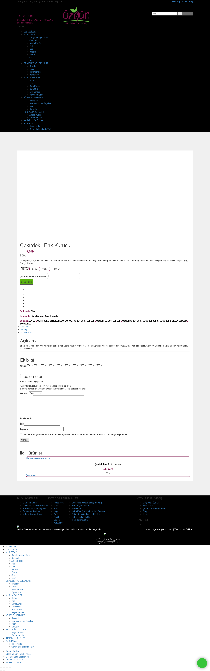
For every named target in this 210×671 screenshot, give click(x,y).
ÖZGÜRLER (165, 320)
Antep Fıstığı (35, 43)
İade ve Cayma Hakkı (32, 514)
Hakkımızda (34, 126)
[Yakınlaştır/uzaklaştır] (10, 667)
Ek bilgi (24, 329)
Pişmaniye (34, 74)
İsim (22, 423)
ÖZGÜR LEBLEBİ (113, 320)
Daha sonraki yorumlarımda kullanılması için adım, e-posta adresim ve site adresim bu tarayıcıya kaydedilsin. (76, 434)
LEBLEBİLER (30, 31)
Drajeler (33, 66)
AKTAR (32, 320)
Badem (32, 51)
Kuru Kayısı (34, 86)
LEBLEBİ (91, 320)
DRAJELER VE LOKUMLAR (36, 63)
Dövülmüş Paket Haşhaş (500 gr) (87, 502)
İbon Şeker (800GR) (81, 519)
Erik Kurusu (34, 91)
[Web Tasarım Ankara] (108, 540)
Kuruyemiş (58, 522)
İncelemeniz (26, 418)
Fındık (32, 54)
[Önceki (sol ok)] (1, 670)
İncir (31, 83)
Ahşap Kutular (35, 114)
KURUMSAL (29, 123)
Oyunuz (24, 393)
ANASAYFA (11, 546)
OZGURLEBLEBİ (150, 320)
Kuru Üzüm (34, 88)
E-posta (24, 429)
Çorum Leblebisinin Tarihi (40, 129)
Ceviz (31, 57)
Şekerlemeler (35, 71)
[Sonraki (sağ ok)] (4, 670)
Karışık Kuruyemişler (38, 37)
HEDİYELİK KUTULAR (34, 111)
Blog (145, 511)
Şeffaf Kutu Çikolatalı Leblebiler (86, 514)
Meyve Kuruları (36, 94)
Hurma (32, 80)
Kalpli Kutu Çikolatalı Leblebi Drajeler (88, 511)
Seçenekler (31, 475)
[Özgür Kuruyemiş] (76, 15)
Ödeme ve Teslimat (31, 511)
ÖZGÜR (100, 320)
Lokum (32, 68)
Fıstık (31, 46)
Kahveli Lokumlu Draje (82, 516)
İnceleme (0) (26, 332)
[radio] (25, 269)
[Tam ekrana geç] (7, 667)
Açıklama (25, 326)
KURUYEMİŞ (29, 34)
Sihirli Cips (76, 508)
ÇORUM (68, 320)
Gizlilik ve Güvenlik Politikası (35, 505)
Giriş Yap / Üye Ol (151, 502)
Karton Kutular (35, 117)
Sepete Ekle (26, 281)
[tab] (105, 326)
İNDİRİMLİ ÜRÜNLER (33, 120)
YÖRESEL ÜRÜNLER (33, 97)
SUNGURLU (25, 323)
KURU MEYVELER (32, 77)
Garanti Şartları (30, 502)
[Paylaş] (4, 667)
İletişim (146, 514)
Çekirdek (33, 40)
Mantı (31, 106)
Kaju (31, 48)
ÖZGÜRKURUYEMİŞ (131, 320)
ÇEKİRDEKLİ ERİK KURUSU (50, 320)
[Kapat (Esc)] (1, 667)
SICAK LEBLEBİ (179, 320)
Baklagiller (34, 100)
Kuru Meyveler (52, 315)
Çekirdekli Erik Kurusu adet (33, 276)
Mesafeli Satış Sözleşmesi (34, 508)
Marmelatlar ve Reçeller (40, 103)
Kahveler (33, 109)
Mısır (31, 60)
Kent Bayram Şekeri (81, 505)
